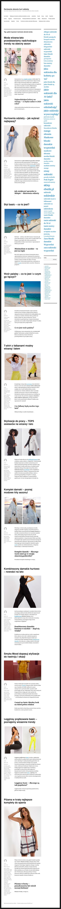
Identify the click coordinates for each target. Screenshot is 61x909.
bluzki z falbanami (7, 394)
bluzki (38, 16)
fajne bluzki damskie (48, 55)
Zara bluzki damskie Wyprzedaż (49, 242)
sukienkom (48, 209)
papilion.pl (5, 402)
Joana (5, 82)
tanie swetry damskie (49, 227)
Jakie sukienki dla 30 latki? (50, 93)
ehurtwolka (6, 169)
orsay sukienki (48, 173)
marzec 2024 (47, 299)
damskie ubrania (7, 869)
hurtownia (33, 165)
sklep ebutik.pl (49, 187)
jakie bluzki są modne (49, 86)
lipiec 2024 (47, 294)
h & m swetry (48, 61)
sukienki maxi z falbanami (50, 200)
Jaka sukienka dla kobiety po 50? (50, 73)
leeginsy (5, 773)
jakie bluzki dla (49, 82)
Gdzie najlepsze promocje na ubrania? (8, 874)
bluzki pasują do (50, 37)
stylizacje (5, 478)
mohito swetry (49, 166)
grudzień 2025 (47, 272)
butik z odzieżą (6, 868)
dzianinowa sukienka (48, 43)
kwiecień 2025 (47, 282)
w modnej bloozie (49, 236)
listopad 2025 (47, 273)
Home (17, 21)
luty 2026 (46, 269)
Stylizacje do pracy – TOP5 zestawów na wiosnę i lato (19, 422)
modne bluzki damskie (49, 157)
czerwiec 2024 (47, 295)
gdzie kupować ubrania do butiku (7, 173)
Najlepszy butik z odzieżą (44, 21)
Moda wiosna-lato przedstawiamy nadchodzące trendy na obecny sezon (20, 40)
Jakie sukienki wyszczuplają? (51, 112)
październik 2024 (48, 290)
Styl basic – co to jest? (16, 204)
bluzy (43, 16)
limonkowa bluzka (50, 128)
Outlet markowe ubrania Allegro (7, 697)
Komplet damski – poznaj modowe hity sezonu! (18, 491)
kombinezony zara (7, 625)
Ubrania (24, 685)
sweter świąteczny (49, 213)
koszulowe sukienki (48, 124)
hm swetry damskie (48, 64)
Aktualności (44, 18)
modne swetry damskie (48, 162)
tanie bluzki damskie (48, 216)
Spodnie (51, 16)
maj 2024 (46, 296)
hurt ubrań (6, 16)
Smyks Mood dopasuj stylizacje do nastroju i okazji (21, 655)
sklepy (5, 393)
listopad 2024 (47, 288)
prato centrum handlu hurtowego (7, 776)
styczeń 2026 (47, 271)
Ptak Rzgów (49, 180)
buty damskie (7, 21)
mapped (5, 627)
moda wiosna (9, 93)
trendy (19, 263)
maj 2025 (46, 281)
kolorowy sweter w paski (49, 120)
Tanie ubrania (8, 892)
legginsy (10, 18)
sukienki (47, 192)
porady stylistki (49, 177)
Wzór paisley (9, 329)
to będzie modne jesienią (50, 233)
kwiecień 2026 (47, 267)
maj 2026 (46, 266)
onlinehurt (8, 628)
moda (8, 401)
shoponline (6, 167)
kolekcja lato (6, 92)
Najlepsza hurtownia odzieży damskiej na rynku (20, 16)
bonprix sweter (49, 39)
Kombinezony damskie (8, 617)
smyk (8, 698)
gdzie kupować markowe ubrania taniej (7, 89)
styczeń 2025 (47, 286)
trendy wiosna (6, 95)
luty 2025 (46, 285)
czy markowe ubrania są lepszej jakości (7, 323)
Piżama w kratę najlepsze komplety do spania (18, 801)
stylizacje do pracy (33, 459)
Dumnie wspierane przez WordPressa (24, 903)
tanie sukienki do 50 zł (50, 221)
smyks (10, 698)
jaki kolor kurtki (49, 117)
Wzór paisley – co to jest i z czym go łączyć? (22, 275)
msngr (46, 168)
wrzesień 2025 (47, 276)
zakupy (5, 243)
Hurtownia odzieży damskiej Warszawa (29, 21)
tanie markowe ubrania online (7, 406)
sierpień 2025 (47, 277)
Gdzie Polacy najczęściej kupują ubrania (7, 400)
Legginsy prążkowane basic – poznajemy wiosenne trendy (20, 720)
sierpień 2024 (47, 292)
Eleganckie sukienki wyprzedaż (48, 49)
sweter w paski (48, 211)
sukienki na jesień (48, 205)
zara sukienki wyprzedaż (50, 249)
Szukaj (45, 257)
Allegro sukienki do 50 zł (50, 33)
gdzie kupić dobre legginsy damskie (7, 767)
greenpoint (47, 59)
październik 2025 (48, 275)
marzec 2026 (47, 268)
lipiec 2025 (47, 278)
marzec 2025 (47, 283)
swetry (5, 18)
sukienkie (34, 16)
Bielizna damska (7, 866)
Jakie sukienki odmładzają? (50, 104)
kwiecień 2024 (47, 297)
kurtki (47, 16)
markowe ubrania (47, 152)
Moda (39, 18)
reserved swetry (49, 182)
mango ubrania (47, 132)
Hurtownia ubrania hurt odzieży (16, 9)
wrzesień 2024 (48, 291)
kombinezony (18, 616)
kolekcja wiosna (6, 474)
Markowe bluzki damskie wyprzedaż (49, 142)
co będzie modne (27, 79)
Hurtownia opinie (17, 18)
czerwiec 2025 (47, 280)
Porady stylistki (51, 18)
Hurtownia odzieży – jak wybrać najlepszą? (21, 119)
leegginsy (9, 772)
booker (5, 619)
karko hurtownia (6, 176)
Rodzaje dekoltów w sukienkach (29, 18)
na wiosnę (29, 384)
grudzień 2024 (48, 287)
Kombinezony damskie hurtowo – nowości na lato (21, 570)
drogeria (13, 21)
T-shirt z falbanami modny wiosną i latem (18, 347)
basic (27, 757)
